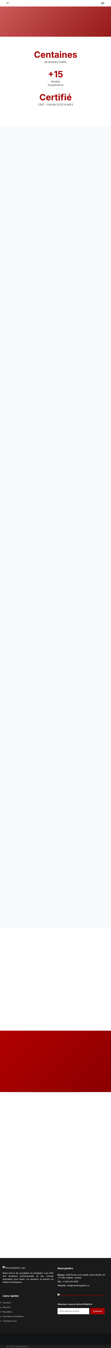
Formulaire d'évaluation (13, 1316)
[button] (102, 3)
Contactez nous (10, 1321)
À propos (7, 1302)
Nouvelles (7, 1312)
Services (7, 1307)
